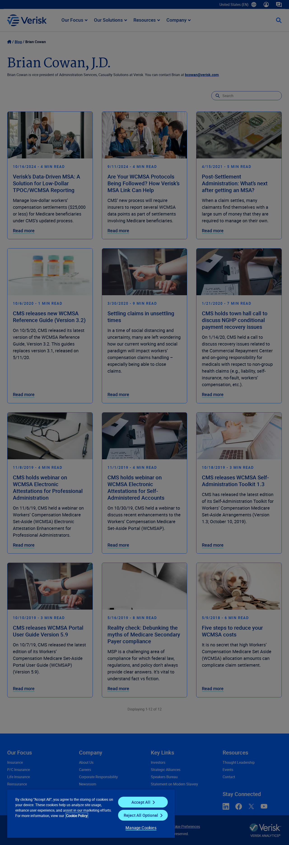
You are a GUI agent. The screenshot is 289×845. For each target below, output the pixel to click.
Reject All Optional (141, 815)
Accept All (140, 802)
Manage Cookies (141, 827)
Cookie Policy (77, 815)
